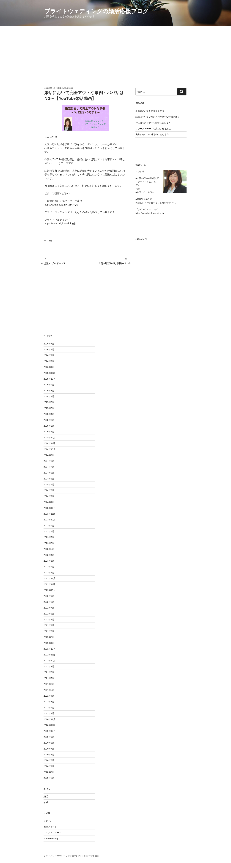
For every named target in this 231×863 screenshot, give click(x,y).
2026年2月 (49, 361)
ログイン (48, 821)
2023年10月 (49, 519)
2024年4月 (49, 484)
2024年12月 (49, 437)
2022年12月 (49, 578)
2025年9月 (49, 384)
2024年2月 (49, 496)
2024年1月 (49, 502)
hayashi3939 (67, 88)
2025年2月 (49, 426)
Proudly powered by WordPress (83, 856)
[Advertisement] (115, 49)
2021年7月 (49, 678)
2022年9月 (49, 596)
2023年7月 (49, 537)
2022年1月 (49, 643)
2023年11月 (49, 514)
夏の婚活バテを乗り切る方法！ (150, 111)
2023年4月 (49, 555)
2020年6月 (49, 754)
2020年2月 (49, 778)
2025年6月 (49, 402)
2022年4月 (49, 625)
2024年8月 (49, 461)
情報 (46, 802)
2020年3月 (49, 772)
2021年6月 (49, 684)
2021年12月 (49, 649)
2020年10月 (49, 731)
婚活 (50, 241)
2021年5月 (49, 690)
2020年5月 (49, 760)
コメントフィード (52, 832)
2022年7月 (49, 607)
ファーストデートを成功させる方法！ (154, 128)
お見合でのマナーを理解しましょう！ (154, 123)
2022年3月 (49, 631)
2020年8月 (49, 742)
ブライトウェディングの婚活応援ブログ (96, 11)
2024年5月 (49, 478)
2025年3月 (49, 420)
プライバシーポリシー (55, 856)
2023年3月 (49, 561)
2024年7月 (49, 467)
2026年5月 (49, 349)
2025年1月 (49, 431)
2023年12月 (49, 508)
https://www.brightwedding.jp (60, 223)
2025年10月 (49, 379)
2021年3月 (49, 701)
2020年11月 (49, 725)
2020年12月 (49, 719)
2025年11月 (49, 373)
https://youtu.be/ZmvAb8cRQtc (61, 204)
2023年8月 (49, 531)
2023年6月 (49, 543)
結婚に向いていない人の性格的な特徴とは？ (157, 117)
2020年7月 (49, 748)
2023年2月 (49, 566)
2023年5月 (49, 549)
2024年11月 (49, 443)
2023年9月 (49, 525)
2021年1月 (49, 713)
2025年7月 (49, 396)
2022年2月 (49, 637)
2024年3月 (49, 490)
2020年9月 (49, 737)
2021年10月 (49, 660)
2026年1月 (49, 367)
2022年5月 (49, 619)
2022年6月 (49, 613)
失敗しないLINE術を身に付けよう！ (153, 134)
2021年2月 (49, 707)
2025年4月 (49, 414)
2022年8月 (49, 602)
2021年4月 (49, 696)
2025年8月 (49, 390)
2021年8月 (49, 672)
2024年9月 (49, 455)
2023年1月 (49, 572)
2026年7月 (49, 343)
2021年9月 (49, 666)
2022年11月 (49, 584)
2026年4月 (49, 355)
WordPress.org (51, 838)
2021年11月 (49, 654)
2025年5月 (49, 408)
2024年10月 (49, 449)
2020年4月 (49, 766)
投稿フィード (50, 826)
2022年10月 (49, 590)
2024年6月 (49, 472)
